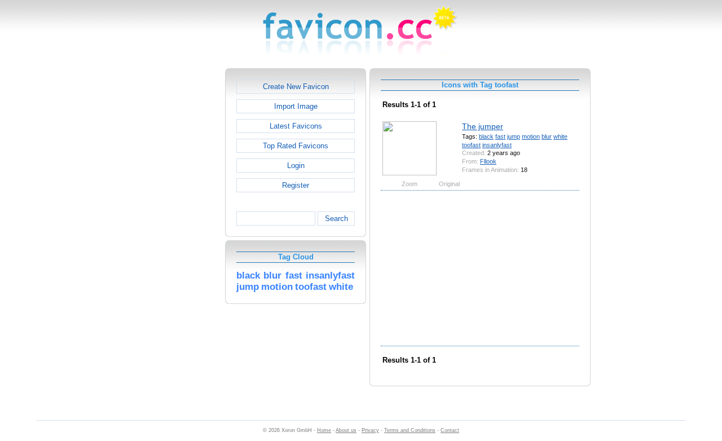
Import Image (296, 106)
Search (336, 218)
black (486, 136)
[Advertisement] (176, 237)
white (560, 136)
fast (500, 136)
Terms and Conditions (409, 430)
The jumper (482, 126)
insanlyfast (497, 145)
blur (547, 136)
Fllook (488, 161)
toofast (471, 145)
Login (296, 165)
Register (295, 185)
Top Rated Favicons (295, 146)
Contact (450, 430)
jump (513, 136)
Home (324, 430)
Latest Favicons (296, 126)
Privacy (370, 430)
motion (531, 136)
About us (346, 430)
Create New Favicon (296, 86)
